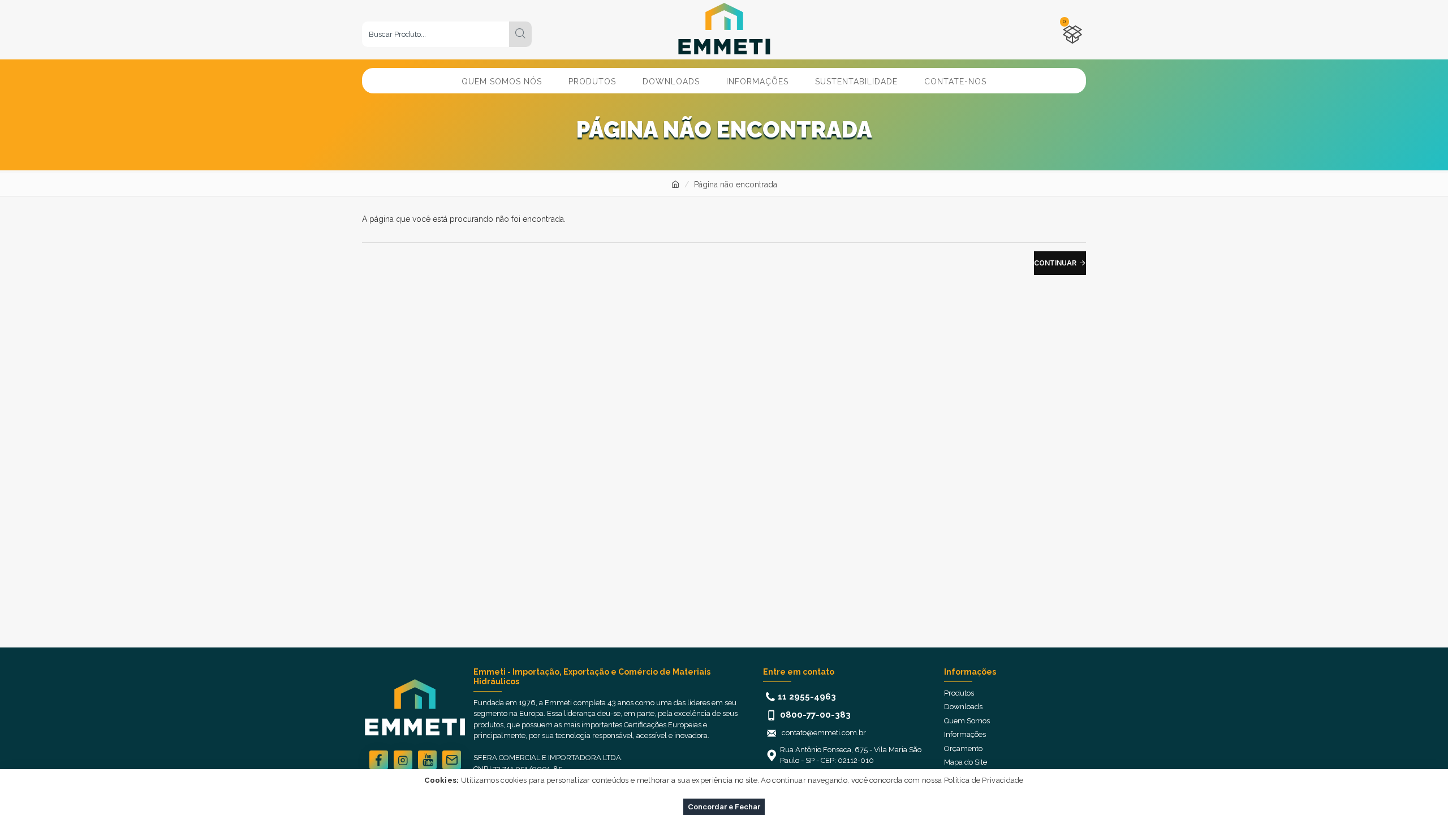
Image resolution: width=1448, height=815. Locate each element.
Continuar (1055, 263)
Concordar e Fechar (724, 806)
